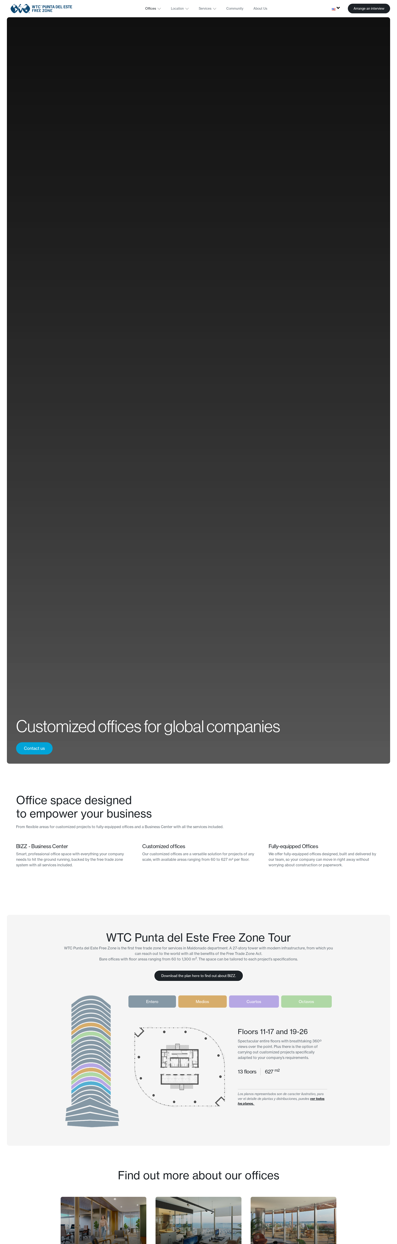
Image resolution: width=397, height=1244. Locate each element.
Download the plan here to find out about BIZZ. (198, 976)
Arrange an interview (369, 8)
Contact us (34, 748)
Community (234, 8)
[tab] (152, 1001)
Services (205, 8)
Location (177, 8)
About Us (260, 8)
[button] (369, 8)
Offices (150, 8)
